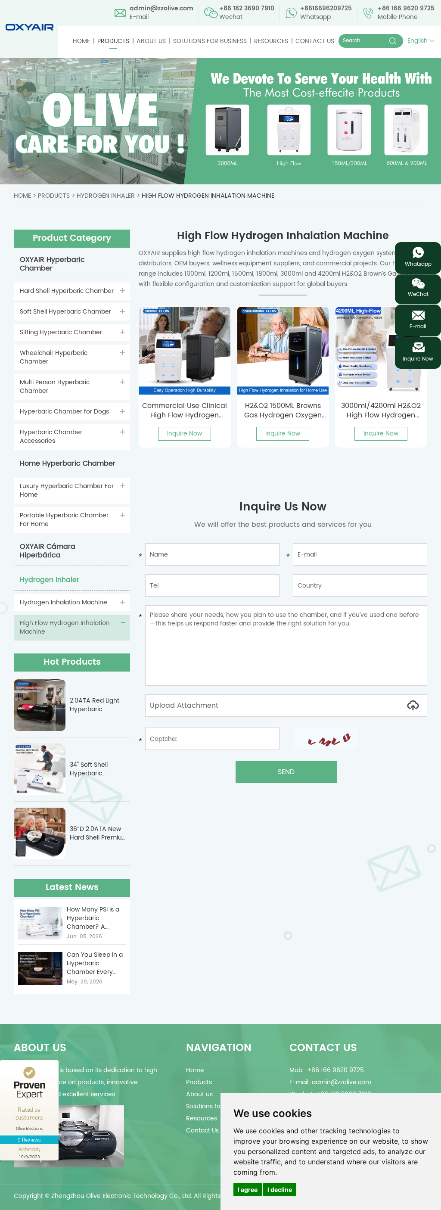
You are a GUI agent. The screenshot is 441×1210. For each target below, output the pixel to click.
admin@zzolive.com (161, 8)
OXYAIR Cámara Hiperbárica (47, 551)
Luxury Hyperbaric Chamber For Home (67, 490)
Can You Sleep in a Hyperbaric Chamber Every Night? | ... (95, 964)
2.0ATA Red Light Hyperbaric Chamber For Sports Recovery (99, 705)
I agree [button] (248, 1189)
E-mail (418, 327)
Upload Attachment (184, 705)
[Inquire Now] (418, 347)
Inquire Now (184, 434)
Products (113, 41)
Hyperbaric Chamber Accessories (51, 436)
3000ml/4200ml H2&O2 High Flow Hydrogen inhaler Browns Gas (381, 410)
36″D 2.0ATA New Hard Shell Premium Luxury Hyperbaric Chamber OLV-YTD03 (99, 833)
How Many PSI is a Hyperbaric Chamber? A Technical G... (93, 918)
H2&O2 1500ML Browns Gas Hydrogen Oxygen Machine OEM (283, 410)
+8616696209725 (326, 8)
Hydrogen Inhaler (106, 196)
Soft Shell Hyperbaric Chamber (65, 312)
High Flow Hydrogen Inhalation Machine (208, 196)
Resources (271, 41)
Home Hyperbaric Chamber (67, 463)
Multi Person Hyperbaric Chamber (55, 386)
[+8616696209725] (418, 252)
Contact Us (314, 41)
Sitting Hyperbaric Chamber (61, 332)
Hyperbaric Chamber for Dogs (64, 412)
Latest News (72, 887)
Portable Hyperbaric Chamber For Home (64, 519)
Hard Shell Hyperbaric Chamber (67, 291)
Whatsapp (418, 264)
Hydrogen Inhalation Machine (63, 602)
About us (151, 41)
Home (81, 41)
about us (40, 1048)
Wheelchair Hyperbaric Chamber (53, 357)
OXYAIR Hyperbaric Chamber (52, 264)
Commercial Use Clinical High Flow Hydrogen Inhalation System (184, 410)
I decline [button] (279, 1189)
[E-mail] (418, 314)
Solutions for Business (210, 41)
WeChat (418, 294)
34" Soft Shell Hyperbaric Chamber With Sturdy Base (91, 769)
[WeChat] (418, 283)
